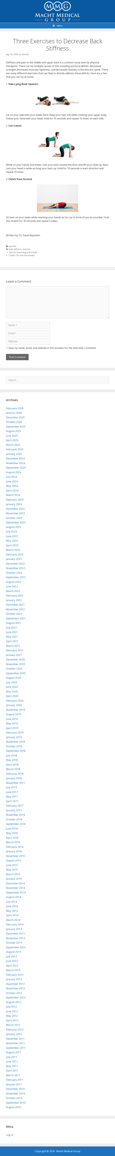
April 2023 (12, 545)
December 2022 (15, 563)
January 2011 (14, 1084)
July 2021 (11, 627)
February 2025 (15, 449)
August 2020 (13, 677)
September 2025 (16, 426)
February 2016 (15, 847)
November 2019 (15, 709)
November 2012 (15, 988)
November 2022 (15, 568)
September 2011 (16, 1048)
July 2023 (11, 531)
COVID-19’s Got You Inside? (22, 255)
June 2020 (12, 687)
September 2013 (16, 947)
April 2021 (12, 641)
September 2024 (16, 467)
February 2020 (15, 700)
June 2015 (12, 865)
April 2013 (12, 965)
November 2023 (15, 513)
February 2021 (15, 650)
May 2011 (12, 1066)
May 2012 (12, 1015)
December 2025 (15, 417)
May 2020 (12, 691)
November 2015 (15, 856)
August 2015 (13, 860)
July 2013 (11, 956)
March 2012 (13, 1025)
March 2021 (13, 645)
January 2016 (14, 851)
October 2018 (14, 746)
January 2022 (14, 600)
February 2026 (15, 408)
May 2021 (12, 636)
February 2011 (15, 1079)
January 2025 (14, 454)
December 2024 (15, 458)
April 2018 (12, 764)
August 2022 (13, 582)
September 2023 (16, 522)
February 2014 (15, 924)
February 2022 (15, 595)
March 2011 (13, 1075)
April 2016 (12, 837)
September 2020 (16, 673)
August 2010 (13, 1107)
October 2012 (14, 993)
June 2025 (12, 435)
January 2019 (14, 737)
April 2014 (12, 915)
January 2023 (14, 559)
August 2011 (13, 1052)
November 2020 (15, 664)
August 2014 (13, 897)
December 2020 (15, 659)
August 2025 (13, 431)
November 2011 (15, 1043)
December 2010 (15, 1089)
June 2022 (12, 586)
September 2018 (16, 750)
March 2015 (13, 874)
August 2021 (13, 623)
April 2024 (12, 490)
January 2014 (14, 929)
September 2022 (16, 577)
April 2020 (12, 696)
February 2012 (15, 1029)
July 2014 (11, 901)
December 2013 (15, 933)
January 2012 (14, 1034)
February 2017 (15, 805)
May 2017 (12, 796)
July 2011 (11, 1057)
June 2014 (12, 906)
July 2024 (11, 476)
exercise (12, 246)
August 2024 (13, 472)
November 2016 (15, 814)
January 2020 (14, 705)
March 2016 (13, 842)
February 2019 (15, 732)
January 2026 (14, 412)
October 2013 (14, 942)
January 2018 (14, 778)
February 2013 (15, 974)
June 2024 (12, 481)
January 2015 (14, 878)
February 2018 (15, 773)
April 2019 (12, 728)
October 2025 (14, 422)
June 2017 (12, 792)
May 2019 (12, 723)
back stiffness (15, 249)
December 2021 (15, 604)
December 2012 (15, 984)
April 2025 (12, 440)
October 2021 (14, 613)
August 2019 (13, 714)
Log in (9, 1135)
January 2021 (14, 655)
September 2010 (16, 1102)
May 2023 (12, 540)
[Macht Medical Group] (57, 11)
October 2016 (14, 819)
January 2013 (14, 979)
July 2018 (11, 755)
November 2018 (15, 741)
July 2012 (11, 1006)
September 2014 (16, 892)
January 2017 (14, 810)
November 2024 (15, 463)
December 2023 (15, 508)
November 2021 (15, 609)
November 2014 (15, 888)
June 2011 (12, 1061)
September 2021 (16, 618)
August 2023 (13, 527)
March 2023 (13, 549)
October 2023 (14, 518)
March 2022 (13, 591)
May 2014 (12, 910)
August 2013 (13, 951)
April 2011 (12, 1070)
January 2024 (14, 504)
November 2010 (15, 1093)
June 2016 (12, 828)
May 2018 (12, 760)
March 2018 (13, 769)
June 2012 (12, 1011)
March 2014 (13, 920)
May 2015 (12, 869)
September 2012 (16, 997)
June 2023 (12, 536)
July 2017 (11, 787)
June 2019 (12, 719)
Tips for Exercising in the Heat (23, 252)
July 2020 (11, 682)
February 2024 (15, 499)
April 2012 (12, 1020)
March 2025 (13, 444)
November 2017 (15, 783)
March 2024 (13, 495)
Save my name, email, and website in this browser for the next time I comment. (52, 348)
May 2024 (12, 486)
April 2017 (12, 801)
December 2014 (15, 883)
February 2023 (15, 554)
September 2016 (16, 824)
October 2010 (14, 1098)
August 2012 (13, 1002)
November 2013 (15, 938)
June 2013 (12, 961)
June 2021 (12, 632)
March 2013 (13, 970)
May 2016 (12, 833)
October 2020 (14, 668)
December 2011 (15, 1038)
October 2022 (14, 572)
